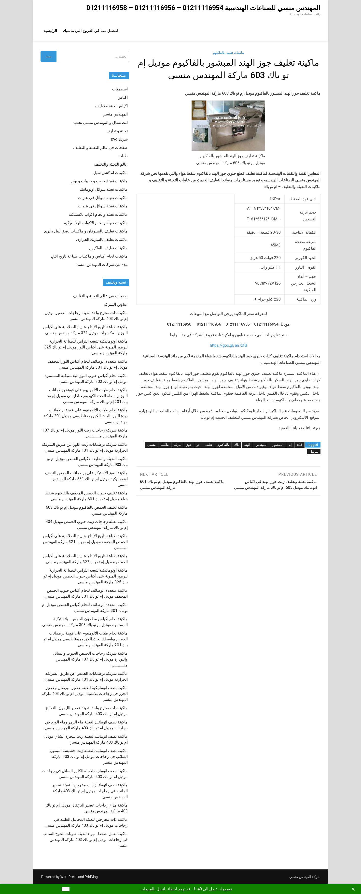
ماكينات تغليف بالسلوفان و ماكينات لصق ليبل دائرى (86, 231)
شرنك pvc (119, 139)
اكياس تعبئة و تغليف (111, 105)
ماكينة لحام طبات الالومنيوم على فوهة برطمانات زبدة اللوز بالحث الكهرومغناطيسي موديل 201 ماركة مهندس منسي (86, 416)
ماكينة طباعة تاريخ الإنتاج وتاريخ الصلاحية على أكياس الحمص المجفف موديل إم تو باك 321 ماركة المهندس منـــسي (85, 542)
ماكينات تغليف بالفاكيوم (228, 53)
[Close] (353, 889)
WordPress (68, 877)
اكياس (122, 97)
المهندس (261, 445)
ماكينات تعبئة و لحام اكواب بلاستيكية (98, 214)
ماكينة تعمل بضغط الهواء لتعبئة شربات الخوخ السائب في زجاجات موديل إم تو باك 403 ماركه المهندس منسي (85, 839)
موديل (314, 451)
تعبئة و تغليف (117, 131)
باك (236, 445)
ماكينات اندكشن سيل (110, 172)
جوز (189, 445)
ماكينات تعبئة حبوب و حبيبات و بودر (99, 181)
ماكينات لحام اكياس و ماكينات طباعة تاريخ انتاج (89, 256)
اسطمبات (120, 89)
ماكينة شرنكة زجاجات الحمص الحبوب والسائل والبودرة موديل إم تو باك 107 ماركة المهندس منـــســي (90, 659)
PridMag (91, 877)
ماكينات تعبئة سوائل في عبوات (103, 206)
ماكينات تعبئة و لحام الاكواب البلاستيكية (96, 222)
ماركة (177, 445)
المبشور (278, 445)
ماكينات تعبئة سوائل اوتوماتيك (104, 189)
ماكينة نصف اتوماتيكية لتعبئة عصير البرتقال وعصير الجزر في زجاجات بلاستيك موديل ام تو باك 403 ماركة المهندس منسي (85, 693)
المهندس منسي (115, 114)
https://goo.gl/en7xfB (228, 345)
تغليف (208, 445)
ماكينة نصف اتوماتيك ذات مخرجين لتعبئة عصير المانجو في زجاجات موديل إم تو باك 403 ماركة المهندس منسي (90, 791)
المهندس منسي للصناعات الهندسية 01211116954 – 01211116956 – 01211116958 (203, 8)
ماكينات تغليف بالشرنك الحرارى (102, 239)
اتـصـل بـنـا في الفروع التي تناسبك (90, 30)
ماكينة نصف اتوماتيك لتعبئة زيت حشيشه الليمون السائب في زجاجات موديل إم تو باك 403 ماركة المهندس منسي (89, 756)
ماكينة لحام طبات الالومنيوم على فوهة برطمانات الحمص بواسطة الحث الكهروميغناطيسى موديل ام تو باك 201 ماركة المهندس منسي (85, 639)
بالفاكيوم (223, 445)
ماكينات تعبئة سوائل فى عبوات (103, 197)
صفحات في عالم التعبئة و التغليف (100, 147)
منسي (151, 445)
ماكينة (165, 445)
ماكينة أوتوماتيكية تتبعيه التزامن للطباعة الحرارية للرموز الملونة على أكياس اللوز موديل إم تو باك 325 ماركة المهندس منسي (86, 347)
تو (198, 445)
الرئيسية (50, 30)
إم (290, 445)
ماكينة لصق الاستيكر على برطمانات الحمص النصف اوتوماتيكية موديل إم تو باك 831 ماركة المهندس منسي (86, 479)
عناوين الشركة (116, 304)
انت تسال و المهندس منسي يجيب (100, 122)
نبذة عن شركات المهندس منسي (102, 264)
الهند (247, 445)
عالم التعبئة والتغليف (111, 164)
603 (299, 445)
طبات (123, 156)
